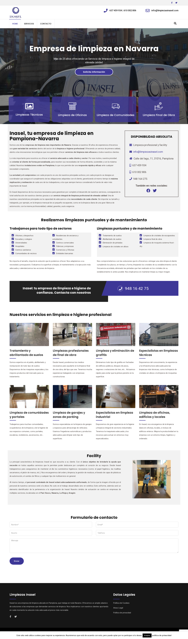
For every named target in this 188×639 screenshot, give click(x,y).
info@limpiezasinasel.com (164, 10)
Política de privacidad (122, 613)
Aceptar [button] (147, 635)
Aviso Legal (118, 608)
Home (15, 23)
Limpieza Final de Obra (159, 115)
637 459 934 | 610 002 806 (122, 10)
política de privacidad (161, 635)
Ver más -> (29, 121)
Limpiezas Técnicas (29, 115)
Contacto (45, 23)
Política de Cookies (121, 603)
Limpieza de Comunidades (115, 115)
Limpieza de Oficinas (72, 115)
